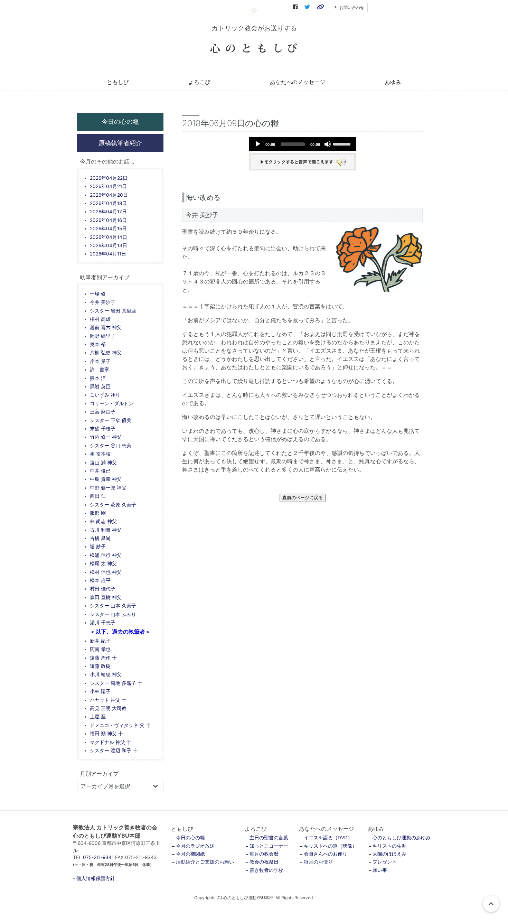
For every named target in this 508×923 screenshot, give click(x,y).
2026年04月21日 (108, 186)
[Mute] (327, 144)
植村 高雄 (100, 319)
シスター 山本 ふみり (113, 614)
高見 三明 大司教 (108, 708)
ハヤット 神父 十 (108, 700)
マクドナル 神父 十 (110, 742)
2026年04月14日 (108, 237)
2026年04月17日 (108, 211)
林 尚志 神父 (103, 521)
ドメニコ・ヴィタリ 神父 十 (120, 725)
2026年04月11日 (108, 254)
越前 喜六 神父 (106, 327)
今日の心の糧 (120, 121)
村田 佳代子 (102, 588)
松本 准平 (100, 580)
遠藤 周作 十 (103, 658)
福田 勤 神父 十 (106, 733)
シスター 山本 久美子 (113, 605)
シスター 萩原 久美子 (113, 504)
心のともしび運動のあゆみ (402, 837)
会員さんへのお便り (325, 854)
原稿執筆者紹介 (120, 143)
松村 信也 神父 (106, 572)
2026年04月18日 (108, 203)
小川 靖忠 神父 (106, 674)
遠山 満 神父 (103, 462)
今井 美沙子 (102, 302)
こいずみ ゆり (105, 395)
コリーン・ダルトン (111, 403)
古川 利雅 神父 (106, 530)
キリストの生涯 (389, 846)
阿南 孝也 (100, 649)
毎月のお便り (318, 862)
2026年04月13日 (108, 245)
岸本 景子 (100, 361)
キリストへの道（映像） (330, 846)
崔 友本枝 (100, 454)
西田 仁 (98, 496)
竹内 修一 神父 (106, 437)
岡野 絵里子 (102, 336)
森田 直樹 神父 (106, 597)
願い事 (380, 870)
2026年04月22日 (109, 178)
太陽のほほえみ (389, 854)
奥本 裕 (98, 344)
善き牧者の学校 (266, 870)
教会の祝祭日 (264, 862)
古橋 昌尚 (100, 538)
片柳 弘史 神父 (106, 352)
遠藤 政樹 (100, 666)
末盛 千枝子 (102, 428)
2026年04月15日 (108, 228)
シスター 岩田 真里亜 (113, 311)
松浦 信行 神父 (106, 555)
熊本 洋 (98, 378)
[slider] (342, 143)
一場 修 (98, 294)
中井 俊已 (100, 471)
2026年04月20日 (109, 195)
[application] (302, 144)
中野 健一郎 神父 (108, 488)
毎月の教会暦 (264, 854)
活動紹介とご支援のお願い (205, 862)
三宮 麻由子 (102, 411)
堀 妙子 (98, 546)
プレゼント (385, 862)
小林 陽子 (100, 691)
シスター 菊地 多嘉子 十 (116, 683)
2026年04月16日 (108, 220)
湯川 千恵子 (102, 622)
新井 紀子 (100, 641)
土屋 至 (98, 716)
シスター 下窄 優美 (110, 420)
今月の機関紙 (190, 854)
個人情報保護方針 (95, 878)
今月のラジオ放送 (195, 846)
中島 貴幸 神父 (106, 479)
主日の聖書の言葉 (269, 837)
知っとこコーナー (269, 846)
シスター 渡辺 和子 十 (114, 750)
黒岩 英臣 (100, 386)
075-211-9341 (98, 857)
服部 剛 (98, 513)
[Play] (257, 144)
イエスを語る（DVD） (328, 837)
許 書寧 (99, 369)
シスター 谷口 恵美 (110, 445)
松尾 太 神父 (103, 563)
